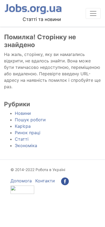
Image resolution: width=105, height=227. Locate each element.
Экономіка (26, 145)
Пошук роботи (30, 119)
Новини (23, 113)
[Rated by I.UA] (22, 189)
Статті (22, 139)
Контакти (45, 180)
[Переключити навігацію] (93, 13)
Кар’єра (23, 126)
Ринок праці (27, 132)
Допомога (21, 180)
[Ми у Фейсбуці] (65, 180)
